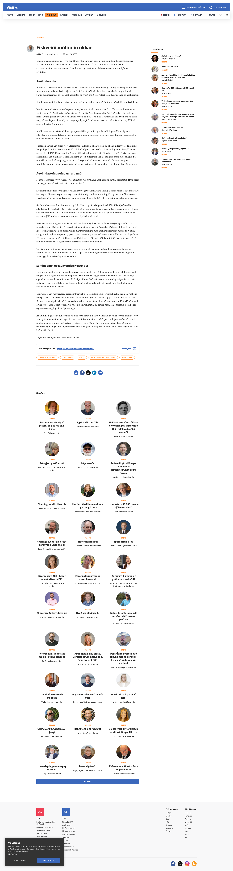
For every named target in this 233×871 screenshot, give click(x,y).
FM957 (187, 832)
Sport (168, 819)
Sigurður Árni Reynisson (169, 130)
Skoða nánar (12, 854)
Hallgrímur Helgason (168, 58)
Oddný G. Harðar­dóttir (47, 358)
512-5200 (69, 822)
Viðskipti (169, 816)
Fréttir (168, 813)
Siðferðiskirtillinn (88, 542)
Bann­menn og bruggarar (87, 729)
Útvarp (168, 832)
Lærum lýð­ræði (87, 766)
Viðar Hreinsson (167, 106)
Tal (186, 838)
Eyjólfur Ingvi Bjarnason (169, 119)
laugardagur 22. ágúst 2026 (196, 7)
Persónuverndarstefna (44, 827)
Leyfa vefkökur (48, 860)
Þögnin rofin (88, 463)
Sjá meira (87, 782)
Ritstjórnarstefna (68, 831)
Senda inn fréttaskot (70, 850)
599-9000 (43, 837)
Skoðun (169, 825)
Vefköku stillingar (20, 860)
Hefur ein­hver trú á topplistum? (174, 138)
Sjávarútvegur (127, 358)
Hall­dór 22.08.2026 (170, 67)
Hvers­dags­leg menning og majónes (176, 149)
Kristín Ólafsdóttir (167, 80)
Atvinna (188, 819)
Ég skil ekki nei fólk (87, 423)
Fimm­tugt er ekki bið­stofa (52, 504)
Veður (187, 825)
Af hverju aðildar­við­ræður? (52, 613)
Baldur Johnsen (166, 93)
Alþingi (81, 358)
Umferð (65, 841)
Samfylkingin (68, 358)
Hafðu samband (68, 828)
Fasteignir (188, 816)
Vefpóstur (66, 844)
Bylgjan (188, 829)
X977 (187, 835)
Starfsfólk (66, 838)
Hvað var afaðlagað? (87, 613)
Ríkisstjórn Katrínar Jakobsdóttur (103, 358)
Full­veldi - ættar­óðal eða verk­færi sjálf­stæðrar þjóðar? (123, 616)
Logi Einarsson (166, 151)
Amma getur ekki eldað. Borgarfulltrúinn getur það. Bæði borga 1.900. (88, 657)
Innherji (188, 813)
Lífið (167, 822)
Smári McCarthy (167, 164)
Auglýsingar (66, 825)
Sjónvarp (169, 829)
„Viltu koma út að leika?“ (171, 56)
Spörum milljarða (123, 542)
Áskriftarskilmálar (69, 834)
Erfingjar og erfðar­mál (52, 463)
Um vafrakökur (68, 847)
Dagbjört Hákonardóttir (169, 141)
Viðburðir (188, 822)
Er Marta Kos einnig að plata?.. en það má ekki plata (52, 426)
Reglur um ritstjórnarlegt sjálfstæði (45, 823)
